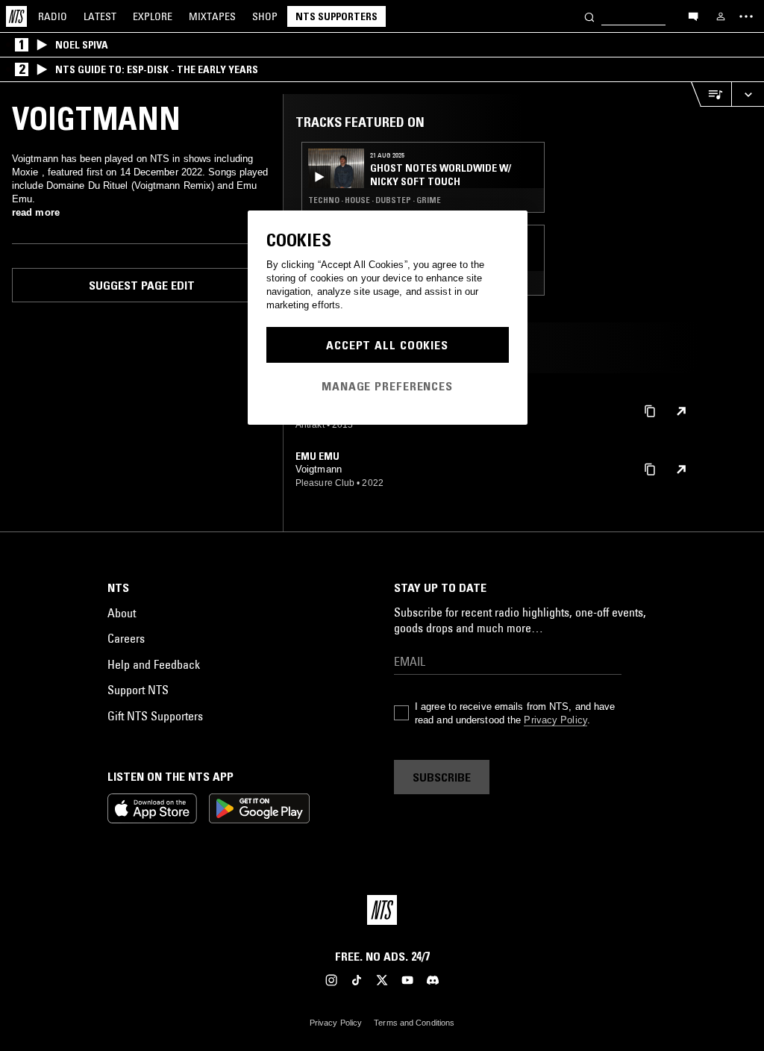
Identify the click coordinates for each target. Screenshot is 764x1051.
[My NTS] (721, 16)
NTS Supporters (336, 16)
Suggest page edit (142, 285)
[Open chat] (693, 15)
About (121, 612)
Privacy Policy (555, 720)
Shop (265, 16)
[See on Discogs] (681, 411)
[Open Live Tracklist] (711, 94)
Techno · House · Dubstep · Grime (374, 200)
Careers (126, 638)
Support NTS (138, 689)
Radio (52, 16)
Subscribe (442, 777)
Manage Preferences (387, 385)
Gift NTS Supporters (155, 715)
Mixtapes (212, 16)
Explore (152, 16)
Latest (100, 16)
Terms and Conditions (414, 1022)
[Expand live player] (747, 94)
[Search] (589, 16)
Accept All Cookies (387, 344)
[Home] (16, 16)
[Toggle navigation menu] (746, 16)
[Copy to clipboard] (650, 410)
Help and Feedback (153, 664)
